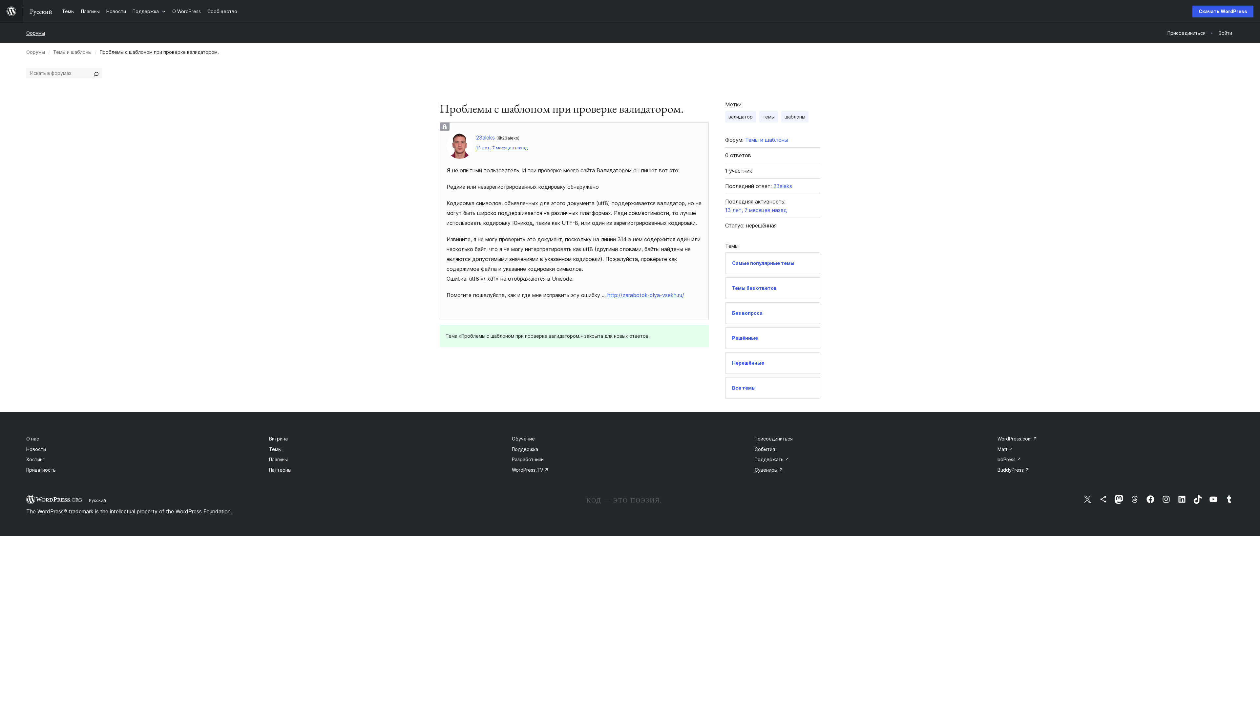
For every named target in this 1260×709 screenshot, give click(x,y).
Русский (97, 500)
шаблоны (795, 116)
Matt (1005, 449)
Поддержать (772, 459)
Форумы (35, 33)
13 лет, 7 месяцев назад (502, 147)
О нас (32, 438)
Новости (36, 449)
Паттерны (280, 470)
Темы (275, 449)
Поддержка (525, 449)
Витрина (278, 438)
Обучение (523, 438)
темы (769, 116)
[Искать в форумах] (96, 73)
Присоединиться (774, 438)
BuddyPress (1013, 470)
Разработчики (528, 459)
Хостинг (35, 459)
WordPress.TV (530, 470)
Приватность (41, 470)
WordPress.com (1017, 438)
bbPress (1009, 459)
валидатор (740, 116)
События (765, 449)
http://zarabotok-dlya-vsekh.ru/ (645, 295)
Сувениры (769, 470)
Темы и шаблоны (72, 52)
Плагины (278, 459)
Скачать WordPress (1223, 11)
